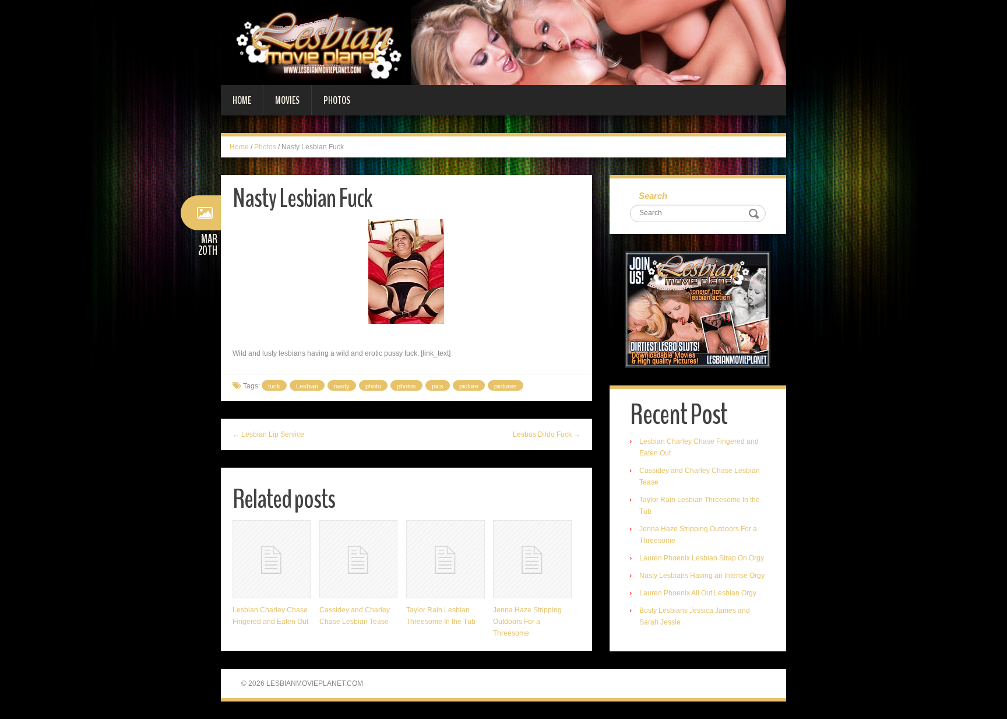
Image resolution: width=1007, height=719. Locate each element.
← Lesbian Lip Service (268, 434)
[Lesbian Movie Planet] (503, 42)
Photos (336, 100)
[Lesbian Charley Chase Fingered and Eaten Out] (272, 559)
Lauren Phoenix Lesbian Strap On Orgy (701, 558)
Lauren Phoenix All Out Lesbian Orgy (697, 593)
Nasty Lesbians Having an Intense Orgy (702, 575)
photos (406, 386)
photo (373, 386)
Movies (287, 100)
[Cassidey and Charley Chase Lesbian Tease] (358, 559)
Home (242, 100)
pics (437, 386)
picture (468, 386)
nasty (342, 386)
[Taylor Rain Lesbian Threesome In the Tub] (445, 559)
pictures (505, 386)
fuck (274, 386)
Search (653, 196)
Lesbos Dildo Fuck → (546, 434)
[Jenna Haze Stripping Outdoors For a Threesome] (532, 559)
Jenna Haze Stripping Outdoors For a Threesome (527, 621)
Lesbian (307, 386)
